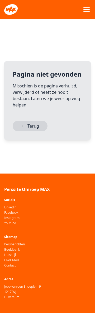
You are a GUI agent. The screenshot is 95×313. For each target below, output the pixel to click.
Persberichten (14, 244)
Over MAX (11, 260)
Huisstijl (10, 255)
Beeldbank (12, 249)
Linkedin (10, 207)
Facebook (11, 213)
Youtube (10, 223)
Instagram (12, 218)
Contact (10, 265)
